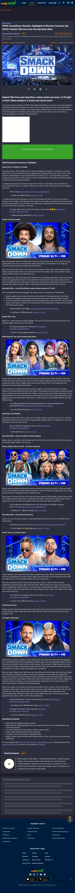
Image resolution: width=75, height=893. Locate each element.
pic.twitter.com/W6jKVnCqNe (20, 702)
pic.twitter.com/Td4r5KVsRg (19, 428)
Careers (34, 853)
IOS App (16, 744)
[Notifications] (72, 3)
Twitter (39, 742)
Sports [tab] (32, 3)
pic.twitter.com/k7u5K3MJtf (55, 525)
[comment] (34, 89)
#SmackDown (24, 192)
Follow (24, 33)
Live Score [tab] (52, 3)
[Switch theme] (63, 2)
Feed (46, 853)
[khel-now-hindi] (68, 3)
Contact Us (25, 860)
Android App (6, 744)
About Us (25, 856)
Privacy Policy (36, 860)
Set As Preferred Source (65, 33)
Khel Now (23, 742)
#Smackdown (34, 309)
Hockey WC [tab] (42, 3)
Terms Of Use (26, 863)
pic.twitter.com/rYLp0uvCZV (19, 711)
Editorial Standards (38, 863)
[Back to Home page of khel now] (8, 3)
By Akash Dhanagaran (10, 34)
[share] (46, 89)
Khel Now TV (49, 860)
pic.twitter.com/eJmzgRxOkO (42, 406)
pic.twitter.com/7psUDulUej (19, 211)
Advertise (35, 856)
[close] (71, 879)
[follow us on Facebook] (30, 874)
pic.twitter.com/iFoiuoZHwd (19, 329)
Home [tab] (24, 3)
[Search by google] (59, 3)
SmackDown (6, 23)
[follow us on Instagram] (34, 874)
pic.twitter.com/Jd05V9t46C (49, 309)
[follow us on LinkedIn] (45, 874)
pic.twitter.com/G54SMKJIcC (40, 192)
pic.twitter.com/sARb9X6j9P (19, 597)
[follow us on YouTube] (41, 874)
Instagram (49, 742)
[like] (29, 89)
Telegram (42, 744)
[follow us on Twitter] (37, 874)
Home (24, 853)
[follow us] (40, 89)
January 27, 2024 (37, 195)
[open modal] (70, 819)
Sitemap (47, 856)
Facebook (32, 742)
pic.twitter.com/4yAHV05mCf (35, 507)
